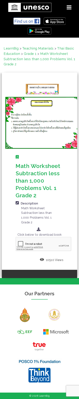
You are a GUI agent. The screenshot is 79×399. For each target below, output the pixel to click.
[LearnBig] (28, 6)
